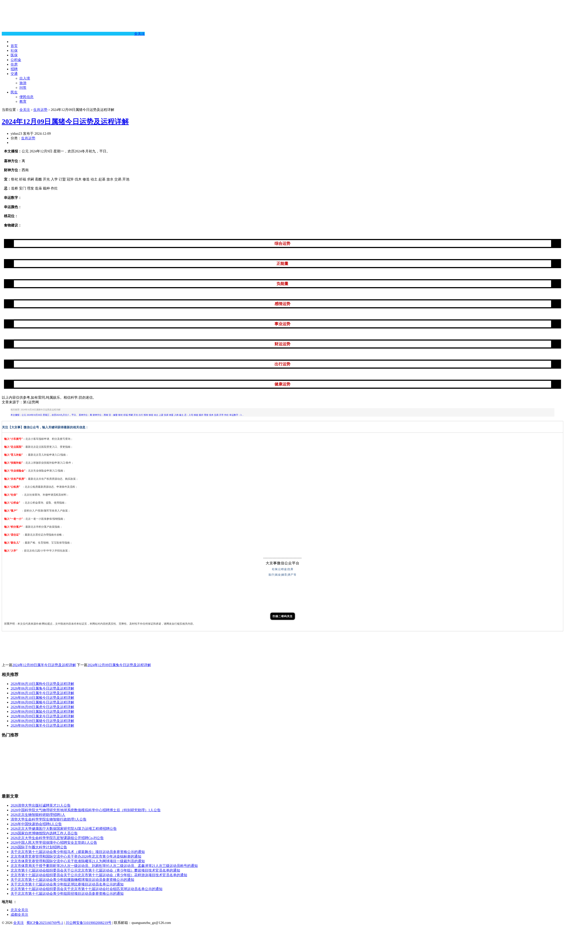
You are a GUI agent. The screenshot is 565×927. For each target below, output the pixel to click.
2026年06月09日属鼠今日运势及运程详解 (42, 711)
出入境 (24, 78)
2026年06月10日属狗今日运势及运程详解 (42, 684)
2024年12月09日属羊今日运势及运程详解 (44, 665)
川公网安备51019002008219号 (88, 923)
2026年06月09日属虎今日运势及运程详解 (42, 707)
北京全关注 (19, 910)
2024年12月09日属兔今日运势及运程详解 (119, 665)
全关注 (139, 34)
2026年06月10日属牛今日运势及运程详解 (42, 693)
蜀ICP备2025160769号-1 (44, 923)
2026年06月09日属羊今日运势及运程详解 (42, 725)
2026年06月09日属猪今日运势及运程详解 (42, 721)
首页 (14, 46)
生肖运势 (40, 110)
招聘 (14, 69)
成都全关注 (19, 914)
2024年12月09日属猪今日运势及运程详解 (65, 121)
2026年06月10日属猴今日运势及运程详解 (42, 698)
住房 (14, 64)
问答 (22, 87)
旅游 (22, 83)
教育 (22, 101)
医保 (14, 55)
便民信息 (26, 97)
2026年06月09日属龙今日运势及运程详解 (42, 716)
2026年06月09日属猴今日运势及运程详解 (42, 702)
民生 (14, 92)
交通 (14, 74)
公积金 (16, 60)
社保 (14, 50)
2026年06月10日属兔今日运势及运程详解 (42, 688)
